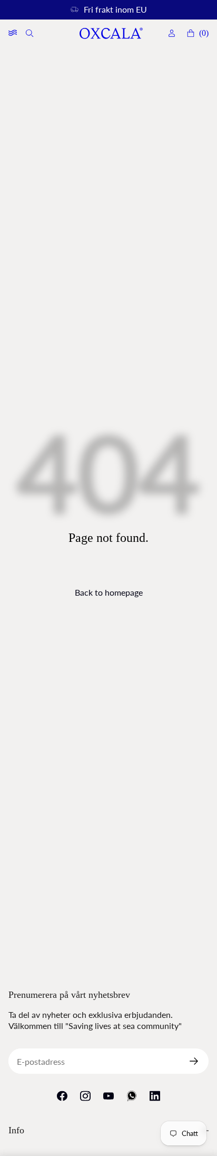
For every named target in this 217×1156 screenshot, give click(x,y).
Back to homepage (109, 592)
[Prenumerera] (198, 1061)
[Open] (12, 33)
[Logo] (111, 33)
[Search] (30, 33)
